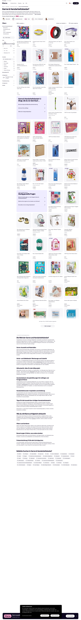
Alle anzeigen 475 (5, 72)
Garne (4, 30)
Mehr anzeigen (38, 14)
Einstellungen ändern (27, 615)
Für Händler (9, 0)
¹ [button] (51, 93)
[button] (70, 3)
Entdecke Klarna (14, 3)
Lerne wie (21, 16)
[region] (41, 611)
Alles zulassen (55, 615)
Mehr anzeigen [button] (48, 326)
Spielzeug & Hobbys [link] (13, 6)
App (23, 3)
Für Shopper (4, 0)
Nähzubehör (5, 27)
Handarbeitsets (6, 33)
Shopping (19, 3)
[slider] (3, 44)
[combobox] (61, 23)
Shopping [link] (7, 6)
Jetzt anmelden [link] (70, 616)
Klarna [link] (3, 6)
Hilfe (26, 3)
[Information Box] (24, 23)
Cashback (34, 418)
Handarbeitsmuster (6, 29)
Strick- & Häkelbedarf (7, 32)
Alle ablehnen (45, 615)
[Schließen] (60, 606)
